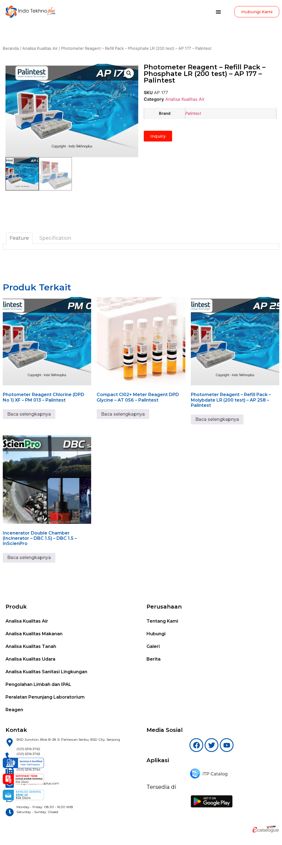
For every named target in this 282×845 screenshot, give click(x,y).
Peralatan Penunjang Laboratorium (45, 697)
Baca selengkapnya (29, 414)
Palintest (193, 113)
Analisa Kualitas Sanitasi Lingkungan (46, 671)
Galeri (153, 646)
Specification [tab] (55, 238)
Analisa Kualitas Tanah (31, 646)
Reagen (14, 709)
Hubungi (156, 633)
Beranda (11, 48)
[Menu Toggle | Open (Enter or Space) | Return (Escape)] (218, 12)
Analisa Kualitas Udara (30, 659)
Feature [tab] (19, 238)
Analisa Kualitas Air (40, 48)
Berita (154, 659)
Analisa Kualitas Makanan (34, 633)
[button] (129, 73)
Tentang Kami (162, 621)
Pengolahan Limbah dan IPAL (38, 684)
